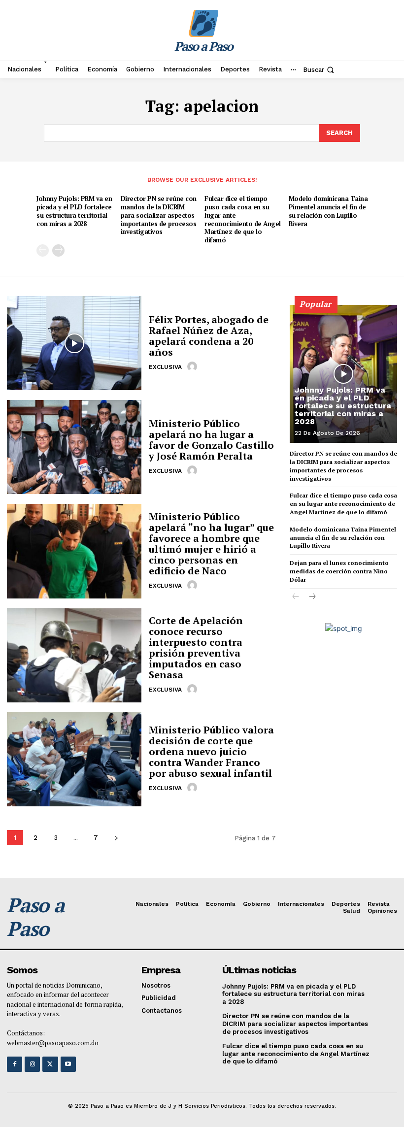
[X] (50, 1064)
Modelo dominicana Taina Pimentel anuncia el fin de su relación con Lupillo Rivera (328, 211)
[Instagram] (32, 1064)
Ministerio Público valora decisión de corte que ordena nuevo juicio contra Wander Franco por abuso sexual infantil (211, 751)
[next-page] (58, 250)
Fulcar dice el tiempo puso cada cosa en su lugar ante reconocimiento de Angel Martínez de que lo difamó (242, 219)
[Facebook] (14, 1064)
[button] (319, 69)
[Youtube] (68, 1064)
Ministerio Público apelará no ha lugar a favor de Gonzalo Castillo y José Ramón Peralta (211, 440)
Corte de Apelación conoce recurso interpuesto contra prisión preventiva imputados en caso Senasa (196, 647)
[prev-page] (42, 250)
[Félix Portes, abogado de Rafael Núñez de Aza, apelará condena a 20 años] (74, 343)
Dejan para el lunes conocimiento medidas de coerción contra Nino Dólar (339, 571)
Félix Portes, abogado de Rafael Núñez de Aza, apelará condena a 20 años (209, 336)
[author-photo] (193, 366)
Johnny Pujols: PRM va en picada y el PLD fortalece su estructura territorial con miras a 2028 (74, 211)
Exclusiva (165, 367)
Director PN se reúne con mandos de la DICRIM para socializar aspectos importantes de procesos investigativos (159, 215)
